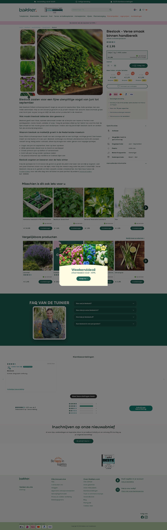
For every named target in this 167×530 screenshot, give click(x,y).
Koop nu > (83, 279)
